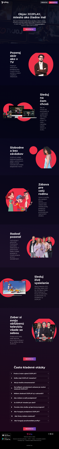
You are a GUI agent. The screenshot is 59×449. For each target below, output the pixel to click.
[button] (29, 373)
